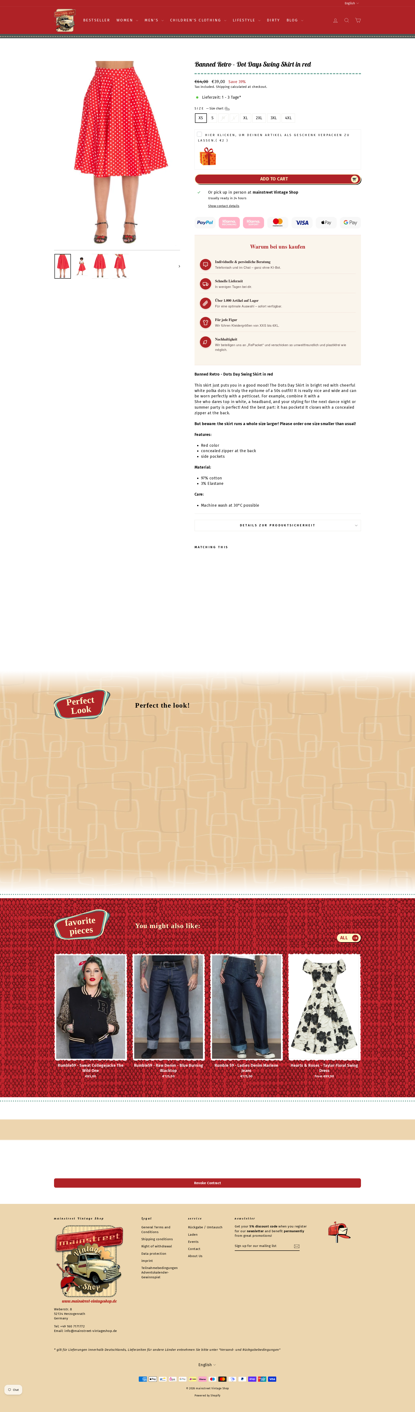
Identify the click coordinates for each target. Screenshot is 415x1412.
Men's (152, 20)
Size (209, 108)
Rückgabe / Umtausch (205, 1227)
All (344, 938)
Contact (194, 1249)
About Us (195, 1256)
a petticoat (248, 396)
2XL (259, 118)
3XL (274, 118)
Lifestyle (245, 20)
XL (245, 118)
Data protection (153, 1254)
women (126, 20)
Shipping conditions (157, 1239)
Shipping (223, 87)
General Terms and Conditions (156, 1229)
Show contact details (223, 206)
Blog (293, 20)
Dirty (273, 20)
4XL (288, 118)
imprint (147, 1261)
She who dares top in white (220, 401)
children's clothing (196, 20)
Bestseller (96, 20)
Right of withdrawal (156, 1246)
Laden (193, 1235)
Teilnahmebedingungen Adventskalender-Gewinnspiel (159, 1272)
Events (193, 1242)
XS (201, 118)
